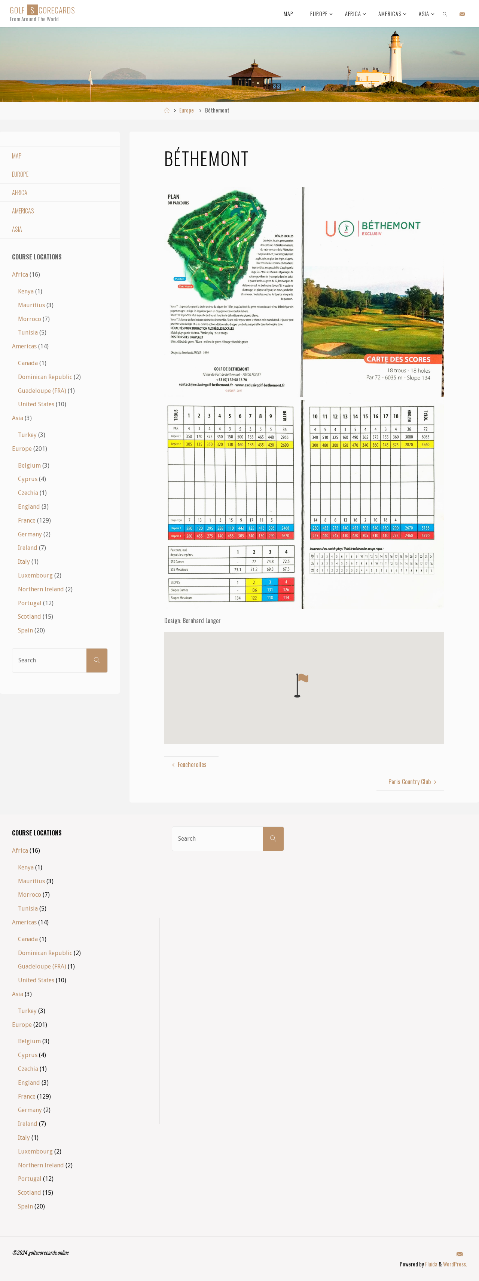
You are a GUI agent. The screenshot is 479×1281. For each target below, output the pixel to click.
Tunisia (28, 332)
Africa (19, 192)
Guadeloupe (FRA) (42, 390)
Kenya (26, 291)
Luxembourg (35, 575)
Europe (186, 110)
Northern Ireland (41, 589)
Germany (30, 534)
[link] (445, 13)
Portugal (30, 603)
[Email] (462, 14)
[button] (301, 686)
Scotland (29, 616)
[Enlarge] (434, 197)
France (27, 520)
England (29, 506)
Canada (28, 363)
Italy (24, 561)
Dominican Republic (45, 377)
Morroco (29, 319)
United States (36, 404)
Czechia (28, 492)
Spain (25, 630)
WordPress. (455, 1264)
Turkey (27, 434)
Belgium (29, 465)
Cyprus (27, 479)
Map (17, 155)
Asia (17, 229)
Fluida (430, 1264)
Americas (23, 210)
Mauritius (31, 305)
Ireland (27, 547)
